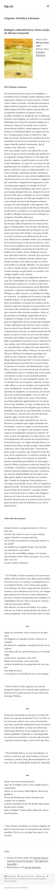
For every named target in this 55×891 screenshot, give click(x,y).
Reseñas (42, 876)
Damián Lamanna (10, 879)
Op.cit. (9, 6)
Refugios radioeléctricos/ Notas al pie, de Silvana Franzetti (27, 31)
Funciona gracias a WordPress (15, 888)
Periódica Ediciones (25, 879)
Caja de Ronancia (32, 867)
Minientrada (11, 876)
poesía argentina (40, 879)
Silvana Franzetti (10, 881)
